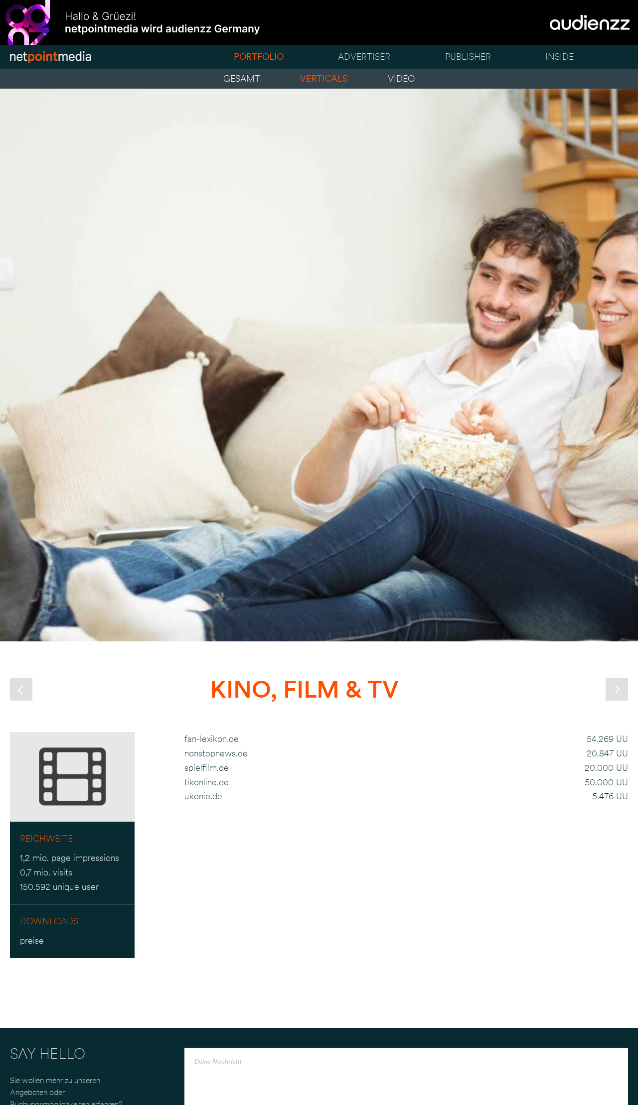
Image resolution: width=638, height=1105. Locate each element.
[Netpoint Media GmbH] (50, 59)
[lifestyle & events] (617, 689)
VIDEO (401, 78)
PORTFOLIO (259, 56)
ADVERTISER (364, 56)
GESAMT (241, 78)
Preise (32, 940)
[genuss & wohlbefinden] (21, 689)
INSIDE (559, 56)
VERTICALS (324, 78)
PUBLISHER (468, 56)
